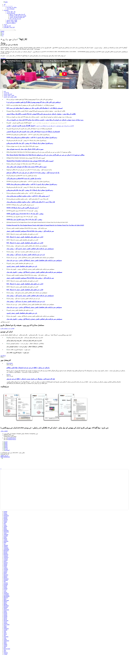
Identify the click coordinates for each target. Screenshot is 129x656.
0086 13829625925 (5, 457)
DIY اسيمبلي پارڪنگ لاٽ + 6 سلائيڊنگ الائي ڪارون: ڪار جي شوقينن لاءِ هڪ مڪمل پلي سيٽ (34, 108)
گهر (4, 4)
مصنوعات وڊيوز (10, 8)
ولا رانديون (6, 92)
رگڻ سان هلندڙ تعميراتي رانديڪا (17, 14)
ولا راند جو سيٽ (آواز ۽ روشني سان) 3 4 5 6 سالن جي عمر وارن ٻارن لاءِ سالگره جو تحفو (33, 172)
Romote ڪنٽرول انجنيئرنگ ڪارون (18, 15)
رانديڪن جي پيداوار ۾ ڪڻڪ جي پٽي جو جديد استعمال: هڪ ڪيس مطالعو (28, 367)
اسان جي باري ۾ (8, 5)
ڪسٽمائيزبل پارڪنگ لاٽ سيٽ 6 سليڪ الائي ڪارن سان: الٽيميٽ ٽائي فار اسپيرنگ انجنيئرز (33, 131)
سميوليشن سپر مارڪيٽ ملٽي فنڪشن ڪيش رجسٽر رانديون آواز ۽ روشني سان (30, 248)
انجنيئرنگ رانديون (11, 13)
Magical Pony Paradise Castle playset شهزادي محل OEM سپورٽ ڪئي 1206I (30, 161)
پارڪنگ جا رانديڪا (11, 23)
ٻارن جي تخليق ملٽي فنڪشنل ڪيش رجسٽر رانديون (22, 266)
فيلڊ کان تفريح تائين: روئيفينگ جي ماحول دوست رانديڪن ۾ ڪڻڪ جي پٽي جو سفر (31, 379)
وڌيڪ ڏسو (3, 58)
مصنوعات (6, 10)
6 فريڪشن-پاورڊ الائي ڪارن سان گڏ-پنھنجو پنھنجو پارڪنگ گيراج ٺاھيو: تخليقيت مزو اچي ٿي (33, 102)
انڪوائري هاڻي (4, 431)
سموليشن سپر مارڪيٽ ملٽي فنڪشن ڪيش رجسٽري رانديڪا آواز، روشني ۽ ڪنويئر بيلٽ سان (34, 272)
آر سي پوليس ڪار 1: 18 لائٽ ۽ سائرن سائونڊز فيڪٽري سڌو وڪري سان (28, 196)
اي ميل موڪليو (4, 455)
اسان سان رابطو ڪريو (9, 27)
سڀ (5, 91)
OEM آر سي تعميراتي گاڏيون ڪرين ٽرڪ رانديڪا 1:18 (22, 208)
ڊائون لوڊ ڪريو (7, 25)
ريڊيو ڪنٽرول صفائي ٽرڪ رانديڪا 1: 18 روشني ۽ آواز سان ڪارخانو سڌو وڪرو (30, 143)
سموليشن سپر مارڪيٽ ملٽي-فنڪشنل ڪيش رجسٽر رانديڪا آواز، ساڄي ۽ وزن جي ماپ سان (34, 260)
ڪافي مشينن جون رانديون (10, 96)
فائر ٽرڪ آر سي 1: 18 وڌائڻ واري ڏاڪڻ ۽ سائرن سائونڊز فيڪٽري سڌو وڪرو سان (31, 202)
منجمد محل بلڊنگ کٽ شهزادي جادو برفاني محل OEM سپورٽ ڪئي (27, 166)
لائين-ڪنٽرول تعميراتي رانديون (17, 17)
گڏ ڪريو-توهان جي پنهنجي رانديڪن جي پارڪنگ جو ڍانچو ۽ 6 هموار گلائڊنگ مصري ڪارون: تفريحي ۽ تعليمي (40, 125)
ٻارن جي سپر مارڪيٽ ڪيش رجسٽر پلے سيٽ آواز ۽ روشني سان (26, 254)
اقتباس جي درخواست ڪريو (7, 328)
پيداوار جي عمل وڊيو (12, 7)
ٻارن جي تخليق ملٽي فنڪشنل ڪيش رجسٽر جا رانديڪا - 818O (25, 237)
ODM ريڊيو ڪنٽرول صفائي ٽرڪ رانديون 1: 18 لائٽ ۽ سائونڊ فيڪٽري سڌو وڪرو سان (32, 137)
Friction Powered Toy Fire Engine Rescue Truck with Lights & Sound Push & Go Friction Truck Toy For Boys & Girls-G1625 (45, 225)
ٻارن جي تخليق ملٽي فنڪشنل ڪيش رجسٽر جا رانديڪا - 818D (25, 243)
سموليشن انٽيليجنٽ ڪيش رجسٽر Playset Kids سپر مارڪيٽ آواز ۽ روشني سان (30, 231)
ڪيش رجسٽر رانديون (12, 20)
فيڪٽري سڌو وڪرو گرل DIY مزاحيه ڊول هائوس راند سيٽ (24, 178)
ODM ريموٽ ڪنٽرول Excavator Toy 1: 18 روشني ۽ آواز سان (25, 213)
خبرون (5, 24)
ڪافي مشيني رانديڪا (12, 21)
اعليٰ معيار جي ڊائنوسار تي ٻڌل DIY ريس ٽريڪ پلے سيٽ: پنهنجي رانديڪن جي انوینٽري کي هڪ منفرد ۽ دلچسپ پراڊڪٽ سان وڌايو (45, 120)
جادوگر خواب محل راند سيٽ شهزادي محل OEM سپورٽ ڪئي (25, 149)
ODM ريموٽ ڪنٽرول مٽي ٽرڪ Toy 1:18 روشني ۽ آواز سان (24, 219)
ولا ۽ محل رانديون (11, 11)
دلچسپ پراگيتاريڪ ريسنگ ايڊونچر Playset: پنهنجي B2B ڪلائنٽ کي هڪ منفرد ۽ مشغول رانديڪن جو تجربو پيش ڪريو (41, 114)
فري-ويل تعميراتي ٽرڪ (15, 18)
